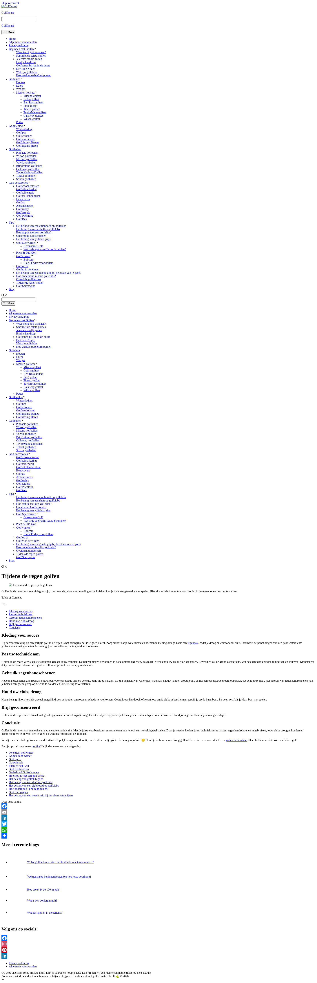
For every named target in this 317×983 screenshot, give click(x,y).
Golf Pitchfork (24, 215)
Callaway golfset (33, 115)
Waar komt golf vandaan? (31, 52)
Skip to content (10, 3)
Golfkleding (16, 125)
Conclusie (14, 627)
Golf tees (21, 218)
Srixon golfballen (26, 179)
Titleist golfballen (26, 175)
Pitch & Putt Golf (26, 252)
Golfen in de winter (27, 269)
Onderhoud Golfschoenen (31, 235)
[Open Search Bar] (4, 295)
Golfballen (15, 149)
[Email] (158, 812)
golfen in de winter (236, 740)
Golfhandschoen (25, 139)
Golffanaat (7, 12)
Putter (19, 122)
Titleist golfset (31, 109)
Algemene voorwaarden (23, 42)
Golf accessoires (18, 182)
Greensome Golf (33, 246)
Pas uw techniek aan (20, 614)
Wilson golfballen (26, 155)
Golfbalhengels (25, 192)
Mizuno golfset (32, 95)
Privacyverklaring (19, 45)
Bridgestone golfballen (29, 165)
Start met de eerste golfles (31, 55)
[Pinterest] (158, 950)
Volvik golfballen (26, 162)
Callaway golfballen (27, 169)
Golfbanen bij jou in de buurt (33, 65)
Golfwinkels (23, 256)
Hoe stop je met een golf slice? (34, 232)
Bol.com (28, 259)
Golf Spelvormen (26, 242)
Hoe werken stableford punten (33, 75)
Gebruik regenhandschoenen (25, 617)
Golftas (20, 202)
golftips (36, 746)
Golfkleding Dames (27, 142)
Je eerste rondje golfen (29, 58)
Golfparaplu (23, 212)
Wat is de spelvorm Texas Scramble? (44, 249)
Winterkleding (24, 129)
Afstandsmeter (24, 205)
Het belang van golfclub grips (33, 239)
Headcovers (23, 199)
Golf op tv (22, 266)
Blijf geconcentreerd (20, 624)
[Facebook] (158, 806)
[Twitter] (158, 824)
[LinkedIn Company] (158, 956)
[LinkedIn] (158, 818)
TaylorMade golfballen (29, 172)
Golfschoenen (24, 135)
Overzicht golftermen (28, 279)
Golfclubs (14, 79)
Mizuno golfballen (26, 159)
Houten (20, 82)
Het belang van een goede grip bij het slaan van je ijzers (48, 272)
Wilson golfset (31, 118)
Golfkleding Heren (27, 145)
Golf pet (21, 132)
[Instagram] (158, 944)
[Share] (158, 836)
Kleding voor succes (20, 611)
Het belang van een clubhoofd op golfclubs (41, 225)
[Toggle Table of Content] (4, 604)
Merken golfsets (25, 92)
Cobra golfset (31, 99)
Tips (11, 222)
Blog (11, 289)
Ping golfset (30, 105)
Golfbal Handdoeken (28, 195)
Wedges (20, 88)
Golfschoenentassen (27, 185)
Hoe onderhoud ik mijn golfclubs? (36, 276)
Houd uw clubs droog (21, 620)
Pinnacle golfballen (27, 152)
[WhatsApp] (158, 830)
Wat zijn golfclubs (26, 72)
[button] (2, 979)
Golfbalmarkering (26, 189)
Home (12, 38)
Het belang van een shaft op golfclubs (38, 229)
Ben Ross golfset (33, 102)
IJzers (19, 85)
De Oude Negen (25, 68)
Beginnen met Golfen (21, 49)
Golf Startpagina (25, 285)
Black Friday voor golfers (38, 262)
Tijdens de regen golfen (29, 282)
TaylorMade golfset (34, 112)
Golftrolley (22, 209)
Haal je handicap (26, 62)
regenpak (192, 642)
